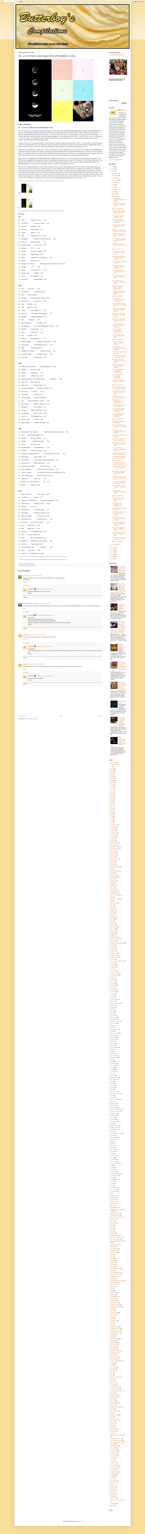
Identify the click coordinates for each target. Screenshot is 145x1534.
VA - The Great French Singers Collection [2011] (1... (118, 343)
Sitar (111, 1373)
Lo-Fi (111, 1185)
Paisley (112, 1278)
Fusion (112, 1071)
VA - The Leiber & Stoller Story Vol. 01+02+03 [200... (118, 253)
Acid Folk (112, 830)
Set (111, 1365)
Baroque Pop (114, 891)
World (112, 1496)
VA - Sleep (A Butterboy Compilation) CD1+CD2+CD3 (118, 371)
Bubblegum (113, 937)
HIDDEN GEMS (114, 1125)
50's (111, 808)
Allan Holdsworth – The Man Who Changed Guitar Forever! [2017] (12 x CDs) (118, 742)
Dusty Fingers (114, 1029)
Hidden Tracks (114, 1127)
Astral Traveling (114, 871)
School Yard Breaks (115, 1361)
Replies (27, 585)
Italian (112, 1147)
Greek (112, 1095)
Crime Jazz (113, 991)
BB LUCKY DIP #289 (117, 419)
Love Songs (113, 1191)
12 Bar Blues (113, 764)
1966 (111, 776)
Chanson (112, 959)
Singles (112, 1371)
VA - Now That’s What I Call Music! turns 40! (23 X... (119, 538)
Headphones (113, 1121)
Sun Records (113, 1411)
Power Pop (113, 1300)
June (113, 187)
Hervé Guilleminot (28, 603)
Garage (112, 1075)
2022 (112, 549)
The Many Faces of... (116, 1440)
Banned (112, 887)
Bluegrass (113, 917)
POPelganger (114, 1296)
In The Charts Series (115, 1133)
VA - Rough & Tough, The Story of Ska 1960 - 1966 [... (119, 245)
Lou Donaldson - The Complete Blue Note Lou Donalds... (119, 348)
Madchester (113, 1195)
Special (112, 1401)
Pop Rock (113, 1292)
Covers (112, 987)
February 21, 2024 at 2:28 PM (38, 634)
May (113, 189)
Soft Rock (113, 1385)
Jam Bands (113, 1149)
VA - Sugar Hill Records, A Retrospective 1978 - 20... (119, 226)
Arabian (112, 861)
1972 (111, 784)
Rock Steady (113, 1345)
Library (112, 1181)
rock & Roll (113, 1343)
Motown (112, 1233)
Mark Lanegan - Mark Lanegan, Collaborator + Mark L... (119, 282)
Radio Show (113, 1321)
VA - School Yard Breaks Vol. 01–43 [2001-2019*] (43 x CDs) (122, 569)
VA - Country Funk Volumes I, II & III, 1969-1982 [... (119, 356)
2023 (112, 547)
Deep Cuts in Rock (115, 1003)
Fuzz (111, 1073)
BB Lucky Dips (114, 895)
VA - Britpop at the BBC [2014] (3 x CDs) (118, 216)
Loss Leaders (114, 1189)
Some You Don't (114, 1387)
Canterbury (113, 951)
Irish (111, 1143)
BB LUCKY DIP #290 (117, 385)
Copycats (113, 983)
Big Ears (112, 911)
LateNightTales (114, 1175)
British (112, 933)
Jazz (111, 1157)
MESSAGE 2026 (114, 1213)
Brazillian (113, 931)
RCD (111, 1324)
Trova (112, 1460)
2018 (112, 558)
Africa (112, 838)
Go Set (112, 1085)
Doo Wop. (113, 1017)
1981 (111, 794)
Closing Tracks (114, 975)
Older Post (100, 716)
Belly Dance (113, 903)
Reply (24, 582)
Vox (111, 1484)
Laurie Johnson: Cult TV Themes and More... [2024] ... (118, 499)
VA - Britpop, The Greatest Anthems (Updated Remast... (119, 292)
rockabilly (113, 1347)
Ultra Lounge (113, 1468)
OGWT (112, 1270)
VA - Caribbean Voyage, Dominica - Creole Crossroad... (118, 410)
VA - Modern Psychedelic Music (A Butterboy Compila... (118, 524)
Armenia (112, 865)
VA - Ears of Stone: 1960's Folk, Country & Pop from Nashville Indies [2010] (123, 686)
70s (111, 819)
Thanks (112, 1433)
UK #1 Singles (114, 1466)
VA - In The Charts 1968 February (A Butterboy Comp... (118, 529)
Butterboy (30, 589)
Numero (112, 1264)
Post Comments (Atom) (32, 719)
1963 (111, 770)
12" (111, 766)
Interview (112, 1139)
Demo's (112, 1005)
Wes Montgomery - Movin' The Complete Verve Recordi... (119, 258)
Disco (112, 1011)
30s (111, 804)
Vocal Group (113, 1482)
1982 (111, 796)
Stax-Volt (112, 1405)
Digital (112, 1009)
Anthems (112, 857)
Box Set (25, 565)
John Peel (113, 1159)
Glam (111, 1083)
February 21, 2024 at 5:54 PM (44, 676)
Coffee (112, 977)
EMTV (112, 1041)
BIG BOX (112, 909)
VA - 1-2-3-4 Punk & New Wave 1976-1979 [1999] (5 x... (119, 305)
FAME (112, 1049)
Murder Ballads (114, 1235)
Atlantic (112, 873)
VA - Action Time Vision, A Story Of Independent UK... (118, 212)
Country (112, 985)
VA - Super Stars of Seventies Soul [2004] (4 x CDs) (119, 492)
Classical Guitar (114, 973)
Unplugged (113, 1474)
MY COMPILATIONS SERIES (118, 1241)
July (113, 185)
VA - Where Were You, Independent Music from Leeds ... (119, 361)
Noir (111, 1256)
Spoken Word (114, 1403)
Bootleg (112, 925)
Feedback (113, 1053)
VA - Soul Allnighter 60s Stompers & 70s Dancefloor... (118, 415)
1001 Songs (113, 762)
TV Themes (113, 1464)
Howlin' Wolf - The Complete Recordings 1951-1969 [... (118, 401)
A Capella (113, 826)
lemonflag (113, 1179)
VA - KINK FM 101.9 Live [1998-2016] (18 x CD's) (119, 463)
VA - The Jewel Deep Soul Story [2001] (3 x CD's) (119, 482)
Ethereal (112, 1043)
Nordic (112, 1258)
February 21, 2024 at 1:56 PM (41, 603)
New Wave (29, 565)
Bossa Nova (113, 927)
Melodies (112, 1203)
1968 (111, 780)
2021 (112, 552)
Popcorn (112, 1294)
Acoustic (112, 836)
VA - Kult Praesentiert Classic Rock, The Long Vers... (119, 272)
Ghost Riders (113, 1079)
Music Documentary (115, 1237)
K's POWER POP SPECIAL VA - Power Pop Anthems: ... (119, 513)
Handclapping (114, 1107)
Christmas (113, 965)
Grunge (112, 1097)
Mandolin (113, 1197)
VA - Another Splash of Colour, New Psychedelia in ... (118, 376)
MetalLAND (113, 1219)
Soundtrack (113, 1395)
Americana (113, 855)
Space (112, 1399)
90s (111, 822)
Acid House (113, 832)
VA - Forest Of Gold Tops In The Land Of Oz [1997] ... (119, 388)
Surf (111, 1417)
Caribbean (113, 953)
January (114, 544)
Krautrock (113, 1171)
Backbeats (113, 881)
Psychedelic (113, 1312)
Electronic (113, 1037)
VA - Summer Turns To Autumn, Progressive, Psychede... (118, 325)
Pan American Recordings (117, 1280)
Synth (112, 1427)
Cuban (112, 995)
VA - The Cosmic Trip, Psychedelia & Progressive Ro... (117, 330)
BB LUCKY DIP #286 (117, 541)
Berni (111, 907)
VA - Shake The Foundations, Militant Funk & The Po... (118, 300)
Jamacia (112, 1151)
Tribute (112, 1458)
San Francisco (114, 1357)
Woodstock (113, 1494)
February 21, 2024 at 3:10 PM (44, 646)
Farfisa (112, 1051)
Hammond (113, 1105)
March (114, 194)
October (114, 178)
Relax (112, 1337)
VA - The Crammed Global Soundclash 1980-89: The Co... (119, 240)
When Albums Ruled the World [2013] (118, 422)
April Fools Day (114, 859)
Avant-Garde (113, 877)
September (115, 180)
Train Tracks (113, 1456)
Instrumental (113, 1137)
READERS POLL (115, 1328)
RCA (111, 1322)
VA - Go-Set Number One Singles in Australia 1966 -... (119, 426)
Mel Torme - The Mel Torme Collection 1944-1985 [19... (119, 478)
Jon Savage (113, 1161)
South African (114, 1397)
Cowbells (113, 989)
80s (111, 820)
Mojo (111, 1227)
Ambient (112, 851)
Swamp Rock (114, 1419)
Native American (114, 1244)
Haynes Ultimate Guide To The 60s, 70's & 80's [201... (119, 534)
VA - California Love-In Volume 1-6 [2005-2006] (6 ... (119, 277)
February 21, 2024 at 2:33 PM (44, 615)
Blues (112, 919)
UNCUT (112, 1470)
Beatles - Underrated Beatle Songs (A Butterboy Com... (117, 287)
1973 (111, 786)
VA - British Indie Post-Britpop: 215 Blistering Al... (118, 381)
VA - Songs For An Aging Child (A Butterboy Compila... (118, 366)
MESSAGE (113, 1207)
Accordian (113, 829)
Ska (111, 1375)
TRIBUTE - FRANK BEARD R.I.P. (122, 646)
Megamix (112, 1199)
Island (112, 1145)
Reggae (112, 1334)
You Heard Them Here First (117, 1500)
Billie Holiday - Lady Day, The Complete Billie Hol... (118, 473)
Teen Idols (113, 1431)
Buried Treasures (115, 939)
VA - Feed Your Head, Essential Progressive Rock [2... (118, 336)
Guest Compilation (115, 1099)
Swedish (112, 1423)
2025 (112, 169)
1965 (111, 774)
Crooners (113, 993)
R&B (111, 1318)
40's (111, 806)
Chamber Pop (114, 957)
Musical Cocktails (115, 1239)
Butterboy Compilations (116, 943)
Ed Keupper (113, 1035)
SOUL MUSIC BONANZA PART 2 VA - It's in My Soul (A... (118, 310)
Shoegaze (113, 1369)
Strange (112, 1409)
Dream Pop (113, 1023)
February (114, 196)
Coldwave (113, 979)
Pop (111, 1290)
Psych (112, 1311)
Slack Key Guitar (114, 1377)
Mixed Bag (113, 1223)
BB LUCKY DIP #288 (117, 460)
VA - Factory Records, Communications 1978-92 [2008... (119, 221)
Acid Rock (113, 835)
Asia (111, 869)
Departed (113, 1007)
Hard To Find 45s (115, 1111)
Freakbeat (113, 1065)
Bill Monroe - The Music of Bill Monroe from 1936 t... (119, 230)
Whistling (112, 1490)
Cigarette (112, 967)
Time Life (112, 1448)
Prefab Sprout (114, 1302)
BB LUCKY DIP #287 (117, 496)
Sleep (112, 1381)
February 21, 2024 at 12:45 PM (32, 575)
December (115, 173)
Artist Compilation (115, 867)
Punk (34, 565)
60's (111, 812)
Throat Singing (114, 1446)
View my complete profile (115, 159)
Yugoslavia (113, 1503)
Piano (112, 1286)
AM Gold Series (114, 848)
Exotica (112, 1045)
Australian (113, 875)
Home (61, 716)
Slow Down (113, 1383)
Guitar (112, 1101)
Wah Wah (113, 1486)
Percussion (113, 1284)
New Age (112, 1246)
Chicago (112, 963)
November (115, 175)
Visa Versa (113, 1480)
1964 (111, 772)
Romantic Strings (115, 1351)
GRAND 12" (113, 1091)
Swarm (112, 1421)
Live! (111, 1183)
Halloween (113, 1103)
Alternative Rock (114, 847)
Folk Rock (113, 1063)
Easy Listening (114, 1033)
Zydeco (112, 1505)
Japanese (113, 1155)
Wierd (112, 1492)
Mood (112, 1231)
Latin (111, 1177)
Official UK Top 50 (115, 1268)
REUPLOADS (114, 1339)
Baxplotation (113, 893)
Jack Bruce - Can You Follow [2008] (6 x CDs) (119, 397)
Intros (111, 1141)
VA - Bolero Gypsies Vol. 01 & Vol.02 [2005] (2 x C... (119, 405)
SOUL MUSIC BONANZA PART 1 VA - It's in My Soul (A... (118, 315)
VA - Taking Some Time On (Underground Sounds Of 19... (119, 444)
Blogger (80, 1521)
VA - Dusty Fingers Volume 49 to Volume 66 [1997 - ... (119, 468)
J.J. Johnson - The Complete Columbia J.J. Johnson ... (119, 432)
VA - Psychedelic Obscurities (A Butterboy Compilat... (119, 200)
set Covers (113, 1367)
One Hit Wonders (115, 1272)
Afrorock (112, 841)
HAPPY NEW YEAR (115, 1109)
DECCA (112, 1001)
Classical (112, 971)
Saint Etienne (114, 1353)
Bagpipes (113, 885)
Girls (111, 1081)
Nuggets (112, 1262)
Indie (111, 1135)
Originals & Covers (115, 1274)
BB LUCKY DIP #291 (117, 339)
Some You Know (114, 1389)
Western (112, 1488)
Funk (111, 1069)
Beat (111, 901)
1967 (111, 778)
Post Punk (113, 1298)
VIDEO (112, 1478)
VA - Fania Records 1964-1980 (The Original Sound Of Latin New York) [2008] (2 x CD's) (118, 666)
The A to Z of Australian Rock (118, 1435)
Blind (111, 915)
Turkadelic (113, 1462)
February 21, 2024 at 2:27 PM (44, 589)
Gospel (112, 1087)
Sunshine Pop (114, 1415)
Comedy (112, 981)
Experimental (114, 1047)
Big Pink (112, 913)
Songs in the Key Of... (116, 1391)
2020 (112, 554)
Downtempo (113, 1019)
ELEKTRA (113, 1039)
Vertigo (112, 1476)
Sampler (112, 1355)
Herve (112, 1123)
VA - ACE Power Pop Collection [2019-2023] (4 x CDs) (119, 519)
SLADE (112, 1379)
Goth (111, 1089)
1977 (111, 788)
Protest (112, 1308)
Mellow (112, 1201)
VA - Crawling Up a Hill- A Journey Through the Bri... (118, 235)
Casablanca (113, 955)
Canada (112, 949)
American (113, 853)
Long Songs (113, 1187)
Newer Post (22, 716)
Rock (111, 1341)
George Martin (114, 1077)
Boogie (112, 923)
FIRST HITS (113, 1055)
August (114, 182)
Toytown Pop (113, 1452)
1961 (111, 768)
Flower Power (114, 1057)
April (113, 191)
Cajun (112, 945)
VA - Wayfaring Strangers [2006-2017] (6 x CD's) (118, 457)
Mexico (112, 1221)
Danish (112, 997)
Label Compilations (115, 1173)
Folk (111, 1061)
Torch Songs (113, 1450)
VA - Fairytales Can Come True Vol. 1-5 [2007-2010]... (119, 392)
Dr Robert (26, 664)
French (112, 1067)
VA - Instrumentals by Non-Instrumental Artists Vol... (119, 453)
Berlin (112, 905)
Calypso (112, 947)
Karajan (112, 1169)
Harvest (112, 1117)
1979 (111, 792)
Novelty (112, 1260)
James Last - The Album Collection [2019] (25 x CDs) (118, 320)
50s (111, 810)
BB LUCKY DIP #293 (117, 249)
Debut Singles (114, 999)
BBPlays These (114, 899)
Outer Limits (113, 1276)
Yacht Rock (113, 1498)
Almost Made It (114, 842)
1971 (111, 782)
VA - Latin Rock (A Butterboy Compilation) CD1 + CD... (119, 449)
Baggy (112, 883)
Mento (112, 1205)
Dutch (112, 1031)
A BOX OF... (113, 825)
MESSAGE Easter (115, 1215)
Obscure (112, 1266)
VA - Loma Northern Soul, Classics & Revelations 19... (119, 487)
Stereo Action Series (115, 1407)
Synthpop (113, 1429)
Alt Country (113, 845)
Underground (114, 1472)
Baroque (112, 889)
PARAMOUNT (114, 1282)
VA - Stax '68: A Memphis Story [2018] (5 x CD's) (118, 439)
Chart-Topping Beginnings (117, 961)
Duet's (112, 1027)
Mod (111, 1225)
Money (112, 1229)
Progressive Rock (115, 1306)
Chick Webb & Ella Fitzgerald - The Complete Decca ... (118, 505)
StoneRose (26, 634)
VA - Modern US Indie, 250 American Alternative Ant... (119, 205)
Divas (112, 1013)
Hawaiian (113, 1119)
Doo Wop (113, 1015)
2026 (112, 166)
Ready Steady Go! (115, 1331)
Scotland (112, 1363)
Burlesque (113, 941)
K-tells (112, 1167)
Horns (112, 1131)
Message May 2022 (115, 1217)
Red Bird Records (115, 1333)
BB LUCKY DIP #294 (117, 208)
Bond (111, 921)
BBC (111, 897)
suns (111, 1413)
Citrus (112, 969)
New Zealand (114, 1252)
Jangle (112, 1153)
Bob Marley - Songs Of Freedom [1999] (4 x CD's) (122, 607)
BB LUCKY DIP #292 (117, 296)
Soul (111, 1393)
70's (111, 816)
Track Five (113, 1454)
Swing (112, 1425)
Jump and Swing (114, 1163)
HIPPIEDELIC (114, 1129)
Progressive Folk (114, 1305)
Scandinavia (113, 1359)
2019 (112, 556)
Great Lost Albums (115, 1093)
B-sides (112, 879)
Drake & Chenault (115, 1021)
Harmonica (113, 1113)
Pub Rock (113, 1314)
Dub (111, 1025)
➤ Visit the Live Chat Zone (116, 55)
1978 (111, 790)
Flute (111, 1059)
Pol (111, 1288)
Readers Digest (114, 1327)
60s (111, 814)
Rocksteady (113, 1349)
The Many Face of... (115, 1438)
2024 (112, 171)
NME (111, 1254)
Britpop (112, 935)
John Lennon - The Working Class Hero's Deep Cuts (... (118, 267)
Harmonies (113, 1115)
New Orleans (113, 1248)
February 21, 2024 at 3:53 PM (37, 664)
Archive (112, 863)
